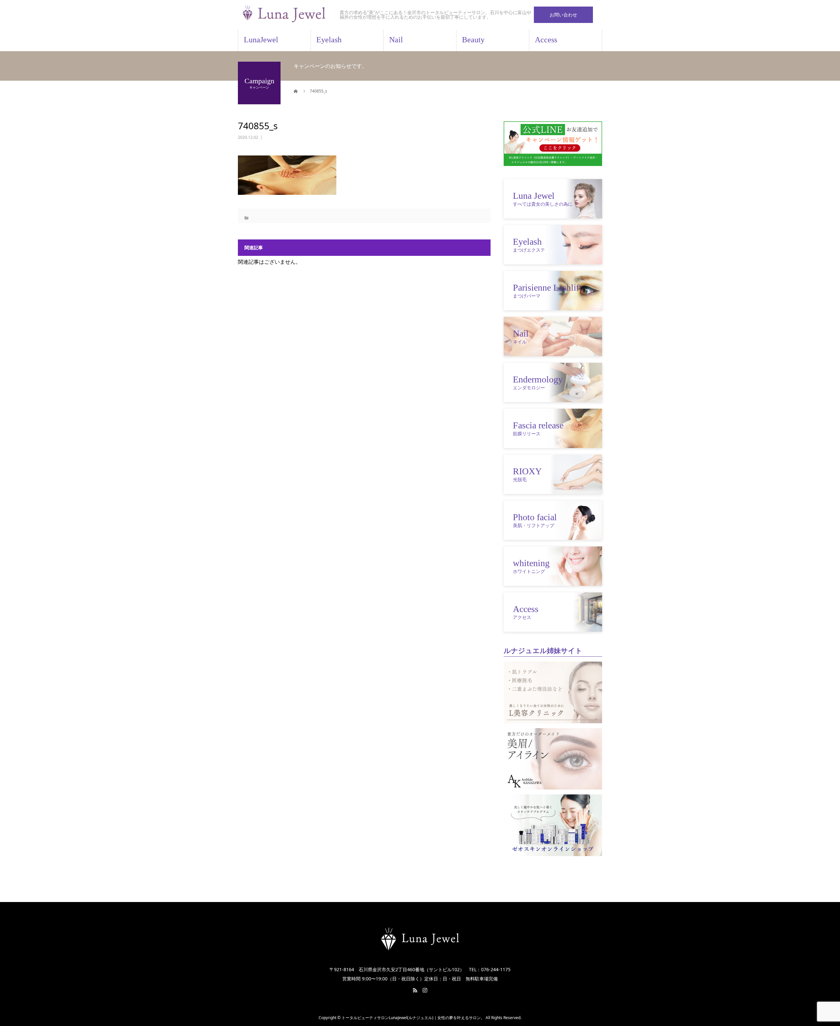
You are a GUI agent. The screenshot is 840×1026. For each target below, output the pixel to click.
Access (546, 39)
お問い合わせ (563, 14)
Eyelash (329, 39)
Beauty (473, 39)
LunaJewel (261, 39)
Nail (396, 39)
